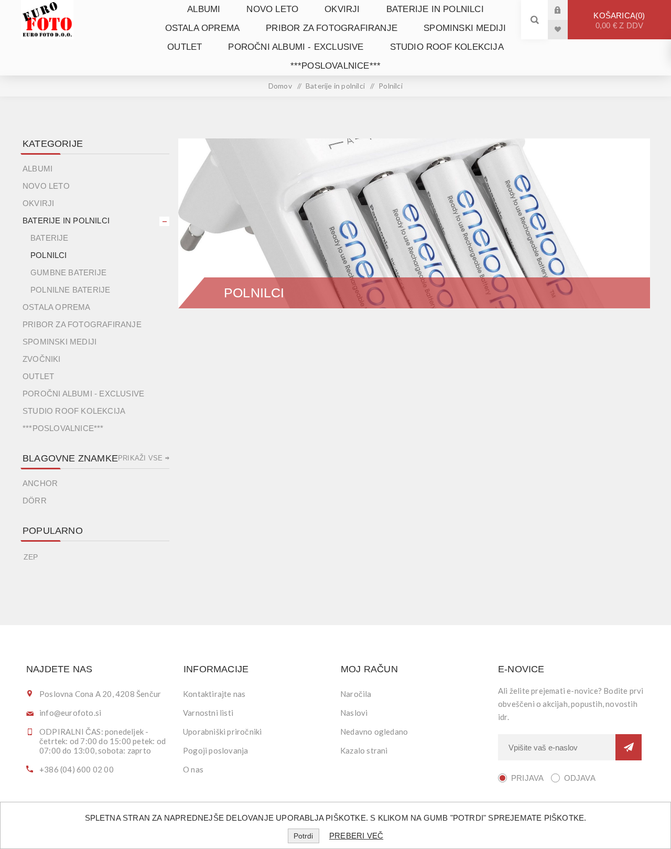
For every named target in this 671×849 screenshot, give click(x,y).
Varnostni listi (208, 712)
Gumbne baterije (68, 272)
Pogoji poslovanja (215, 750)
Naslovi (353, 712)
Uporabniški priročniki (222, 731)
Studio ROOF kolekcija (447, 47)
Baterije (49, 237)
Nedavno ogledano (374, 731)
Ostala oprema (202, 28)
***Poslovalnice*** (335, 66)
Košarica (618, 20)
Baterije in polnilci (435, 9)
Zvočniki (42, 358)
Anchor (40, 483)
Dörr (35, 500)
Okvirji (342, 9)
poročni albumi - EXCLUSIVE (295, 47)
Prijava (566, 10)
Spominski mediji (465, 28)
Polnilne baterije (70, 289)
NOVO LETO (272, 9)
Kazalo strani (364, 750)
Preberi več (356, 835)
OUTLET (184, 47)
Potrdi (303, 836)
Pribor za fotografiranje (331, 28)
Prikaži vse (140, 458)
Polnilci (48, 255)
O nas (193, 769)
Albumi (203, 9)
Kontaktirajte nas (214, 693)
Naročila (356, 693)
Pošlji (628, 747)
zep (31, 557)
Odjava (580, 777)
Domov (280, 85)
